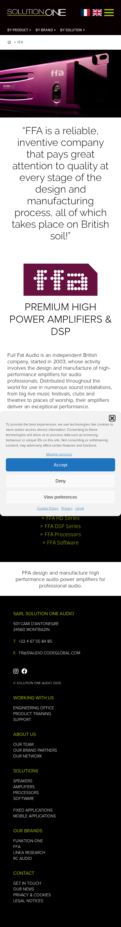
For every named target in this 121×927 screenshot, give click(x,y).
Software (23, 798)
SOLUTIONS (25, 770)
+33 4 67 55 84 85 (35, 641)
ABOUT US (24, 734)
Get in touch (27, 883)
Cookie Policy (47, 508)
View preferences (60, 496)
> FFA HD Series (60, 518)
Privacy (67, 508)
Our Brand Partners (35, 750)
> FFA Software (60, 543)
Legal (79, 508)
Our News (23, 889)
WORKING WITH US (33, 697)
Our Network (27, 756)
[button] (112, 418)
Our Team (23, 744)
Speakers (22, 781)
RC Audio (22, 858)
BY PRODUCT (19, 30)
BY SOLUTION (72, 30)
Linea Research (29, 852)
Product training (32, 713)
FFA (17, 846)
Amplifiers (24, 786)
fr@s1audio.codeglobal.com (49, 653)
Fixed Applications (33, 810)
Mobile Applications (34, 816)
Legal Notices (28, 900)
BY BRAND (46, 30)
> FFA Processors (60, 535)
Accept (60, 464)
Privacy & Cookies (32, 894)
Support (22, 719)
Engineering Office (33, 707)
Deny (61, 480)
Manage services (59, 454)
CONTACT (23, 873)
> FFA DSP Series (60, 527)
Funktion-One (28, 840)
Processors (26, 792)
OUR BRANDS (27, 830)
